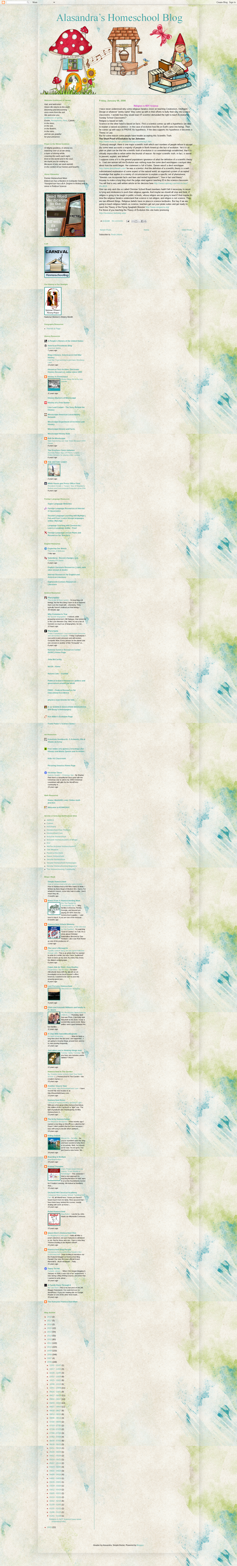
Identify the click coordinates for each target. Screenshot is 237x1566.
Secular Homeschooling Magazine (62, 866)
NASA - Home (54, 666)
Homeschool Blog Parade (59, 1249)
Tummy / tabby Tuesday (71, 1053)
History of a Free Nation (58, 403)
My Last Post (53, 1288)
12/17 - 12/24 (55, 1369)
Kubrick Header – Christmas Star (61, 775)
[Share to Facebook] (142, 221)
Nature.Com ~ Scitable (58, 674)
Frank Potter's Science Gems (61, 724)
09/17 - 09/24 (55, 1395)
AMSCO (50, 820)
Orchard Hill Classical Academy (62, 1192)
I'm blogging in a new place (58, 1235)
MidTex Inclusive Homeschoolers (61, 846)
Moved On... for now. (69, 1138)
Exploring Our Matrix (57, 548)
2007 (49, 1358)
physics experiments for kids (61, 700)
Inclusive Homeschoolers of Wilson (62, 840)
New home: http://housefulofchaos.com (63, 1088)
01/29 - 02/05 (55, 1505)
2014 (49, 1332)
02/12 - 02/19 (55, 1501)
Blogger (140, 1545)
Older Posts (187, 230)
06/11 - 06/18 (55, 1448)
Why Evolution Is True (57, 614)
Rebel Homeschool (56, 1211)
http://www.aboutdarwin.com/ (112, 168)
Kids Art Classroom (57, 758)
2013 (49, 1336)
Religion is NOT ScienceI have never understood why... (65, 1520)
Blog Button (65, 1214)
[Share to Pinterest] (145, 221)
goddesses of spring (53, 118)
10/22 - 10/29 (55, 1377)
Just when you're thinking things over (65, 1050)
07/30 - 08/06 (55, 1422)
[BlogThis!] (136, 221)
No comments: (118, 221)
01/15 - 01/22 (55, 1508)
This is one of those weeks (58, 600)
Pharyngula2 (53, 598)
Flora (65, 120)
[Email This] (133, 221)
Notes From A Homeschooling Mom (64, 901)
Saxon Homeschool (55, 856)
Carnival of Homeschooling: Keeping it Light (65, 1103)
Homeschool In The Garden (60, 1072)
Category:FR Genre (55, 560)
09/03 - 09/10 (55, 1403)
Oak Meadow (52, 850)
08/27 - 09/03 (55, 1407)
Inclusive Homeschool (56, 836)
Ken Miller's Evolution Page (60, 717)
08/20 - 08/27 (55, 1410)
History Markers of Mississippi (62, 398)
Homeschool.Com (55, 833)
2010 (49, 1347)
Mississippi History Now (59, 434)
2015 (49, 1328)
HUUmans (51, 827)
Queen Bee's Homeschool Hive (62, 1233)
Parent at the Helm (55, 853)
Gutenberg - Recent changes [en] (63, 558)
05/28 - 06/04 (55, 1452)
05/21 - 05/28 (55, 1456)
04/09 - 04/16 (55, 1474)
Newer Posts (105, 230)
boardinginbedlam (55, 1159)
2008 (49, 1354)
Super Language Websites (60, 504)
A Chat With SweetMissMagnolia (62, 1034)
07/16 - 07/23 (55, 1429)
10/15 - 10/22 (55, 1380)
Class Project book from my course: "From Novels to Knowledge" (72, 1171)
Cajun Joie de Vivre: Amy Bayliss (63, 967)
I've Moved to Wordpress (58, 1122)
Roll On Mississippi (56, 438)
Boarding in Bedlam (57, 1157)
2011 (49, 1343)
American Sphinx (54, 348)
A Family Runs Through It (59, 1285)
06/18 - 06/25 (55, 1444)
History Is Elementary (58, 377)
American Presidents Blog (60, 346)
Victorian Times (55, 773)
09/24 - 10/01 (55, 1392)
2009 (49, 1351)
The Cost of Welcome (56, 551)
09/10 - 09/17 (55, 1399)
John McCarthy (55, 659)
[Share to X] (139, 221)
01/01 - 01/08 (55, 1516)
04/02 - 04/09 (55, 1478)
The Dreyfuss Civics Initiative (61, 450)
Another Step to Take (57, 1086)
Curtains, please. (54, 1271)
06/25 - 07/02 (55, 1441)
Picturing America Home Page (61, 765)
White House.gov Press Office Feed (64, 483)
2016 (49, 1324)
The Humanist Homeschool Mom (63, 1302)
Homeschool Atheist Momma (61, 924)
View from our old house (70, 989)
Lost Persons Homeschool (60, 986)
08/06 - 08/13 (55, 1418)
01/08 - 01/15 (55, 1512)
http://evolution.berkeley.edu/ (112, 213)
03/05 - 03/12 (55, 1493)
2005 (49, 1527)
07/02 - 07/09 (55, 1437)
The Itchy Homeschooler (59, 1119)
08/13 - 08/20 (55, 1414)
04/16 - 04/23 (55, 1471)
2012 (49, 1339)
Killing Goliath (54, 1136)
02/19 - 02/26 (55, 1497)
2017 (49, 1320)
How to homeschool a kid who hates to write (65, 884)
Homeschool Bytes (56, 1100)
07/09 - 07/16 (55, 1433)
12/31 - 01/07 (55, 1365)
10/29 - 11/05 (55, 1373)
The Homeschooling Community (61, 869)
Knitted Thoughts (55, 1166)
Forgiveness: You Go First (58, 970)
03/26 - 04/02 (55, 1482)
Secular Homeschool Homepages (61, 863)
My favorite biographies (57, 617)
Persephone (56, 120)
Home (146, 230)
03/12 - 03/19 (55, 1490)
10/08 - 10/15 (55, 1384)
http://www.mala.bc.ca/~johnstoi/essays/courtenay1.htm (125, 141)
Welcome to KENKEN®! (58, 807)
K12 (48, 843)
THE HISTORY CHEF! (57, 462)
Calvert (50, 823)
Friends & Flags (53, 328)
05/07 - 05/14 (55, 1463)
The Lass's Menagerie (58, 948)
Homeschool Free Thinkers (58, 830)
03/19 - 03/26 (55, 1486)
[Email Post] (128, 221)
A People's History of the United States (65, 341)
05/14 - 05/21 (55, 1459)
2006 (49, 1362)
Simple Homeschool (57, 882)
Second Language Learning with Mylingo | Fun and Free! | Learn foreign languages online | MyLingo (66, 518)
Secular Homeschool (56, 859)
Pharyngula (53, 631)
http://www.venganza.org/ (157, 207)
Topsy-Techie (54, 1268)
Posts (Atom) (116, 234)
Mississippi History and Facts (61, 429)
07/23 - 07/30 (55, 1425)
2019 (49, 1317)
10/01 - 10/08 (55, 1388)
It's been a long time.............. (59, 1036)
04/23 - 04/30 (55, 1467)
